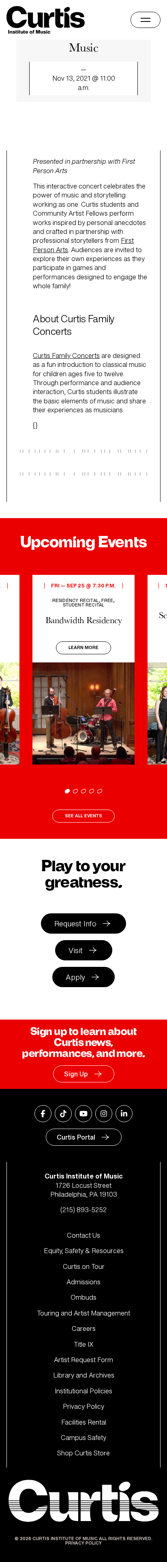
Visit (76, 950)
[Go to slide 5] (99, 791)
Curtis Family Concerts (66, 355)
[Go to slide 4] (91, 791)
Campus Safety (83, 1437)
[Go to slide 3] (83, 791)
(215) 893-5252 (83, 1209)
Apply (75, 977)
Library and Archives (83, 1375)
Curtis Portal (76, 1137)
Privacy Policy (83, 1406)
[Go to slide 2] (75, 791)
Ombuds (83, 1297)
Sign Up (76, 1074)
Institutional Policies (83, 1390)
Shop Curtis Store (83, 1452)
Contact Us (83, 1235)
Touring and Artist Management (83, 1313)
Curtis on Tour (84, 1266)
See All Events (83, 816)
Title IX (84, 1344)
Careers (84, 1328)
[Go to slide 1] (67, 791)
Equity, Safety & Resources (84, 1250)
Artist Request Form (83, 1359)
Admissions (83, 1281)
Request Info (75, 923)
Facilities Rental (83, 1422)
